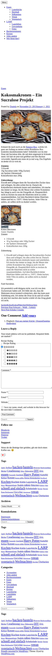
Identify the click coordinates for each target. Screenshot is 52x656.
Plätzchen (22, 305)
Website (4, 402)
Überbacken (44, 496)
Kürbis (23, 482)
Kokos (15, 305)
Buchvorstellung (45, 468)
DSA (41, 471)
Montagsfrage (11, 485)
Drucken (4, 227)
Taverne (39, 489)
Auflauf (9, 468)
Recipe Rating (7, 341)
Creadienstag (13, 470)
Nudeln (20, 485)
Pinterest (4, 435)
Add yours (29, 315)
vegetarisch (8, 495)
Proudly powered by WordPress (14, 651)
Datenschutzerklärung (10, 519)
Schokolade (31, 488)
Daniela (13, 106)
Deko (22, 471)
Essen (8, 7)
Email (4, 397)
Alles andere (11, 36)
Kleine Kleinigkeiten (32, 478)
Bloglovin (5, 430)
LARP (9, 21)
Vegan (14, 17)
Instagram (5, 432)
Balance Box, (31, 147)
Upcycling (18, 492)
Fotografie (12, 475)
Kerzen (9, 34)
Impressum (5, 517)
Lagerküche (17, 9)
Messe (3, 485)
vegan (35, 491)
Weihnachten (31, 305)
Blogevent (36, 468)
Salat (46, 485)
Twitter (4, 437)
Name (4, 392)
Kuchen (15, 481)
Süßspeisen (16, 14)
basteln (28, 467)
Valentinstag (27, 492)
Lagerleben (16, 24)
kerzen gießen (19, 478)
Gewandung (17, 26)
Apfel (3, 468)
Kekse (9, 305)
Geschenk (19, 475)
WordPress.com (7, 654)
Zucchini (35, 496)
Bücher (3, 471)
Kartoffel (44, 475)
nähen (27, 485)
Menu (4, 2)
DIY (36, 470)
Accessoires (11, 572)
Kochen (6, 481)
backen (4, 305)
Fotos (14, 29)
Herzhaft (15, 12)
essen (4, 474)
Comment (6, 370)
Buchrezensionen (13, 31)
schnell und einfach (13, 488)
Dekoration (29, 471)
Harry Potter (32, 474)
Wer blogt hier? (12, 38)
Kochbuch (44, 478)
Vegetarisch (16, 19)
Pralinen (42, 485)
